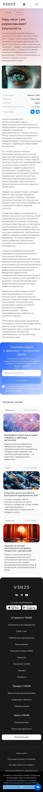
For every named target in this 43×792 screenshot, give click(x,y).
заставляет (32, 49)
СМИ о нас (21, 631)
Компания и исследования (21, 625)
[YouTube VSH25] (26, 595)
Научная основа (21, 651)
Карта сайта (21, 753)
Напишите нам (21, 737)
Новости (21, 657)
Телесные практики (21, 729)
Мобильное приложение (21, 638)
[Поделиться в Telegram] (38, 112)
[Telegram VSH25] (21, 595)
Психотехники (21, 722)
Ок (21, 787)
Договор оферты (31, 783)
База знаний (21, 644)
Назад (8, 12)
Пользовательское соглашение (21, 759)
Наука (19, 12)
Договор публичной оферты (21, 765)
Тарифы (22, 670)
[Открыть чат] (38, 787)
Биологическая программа (21, 693)
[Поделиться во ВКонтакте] (33, 112)
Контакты (21, 677)
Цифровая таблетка (21, 700)
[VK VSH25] (16, 595)
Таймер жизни (21, 706)
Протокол (21, 664)
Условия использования (16, 780)
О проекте (21, 618)
